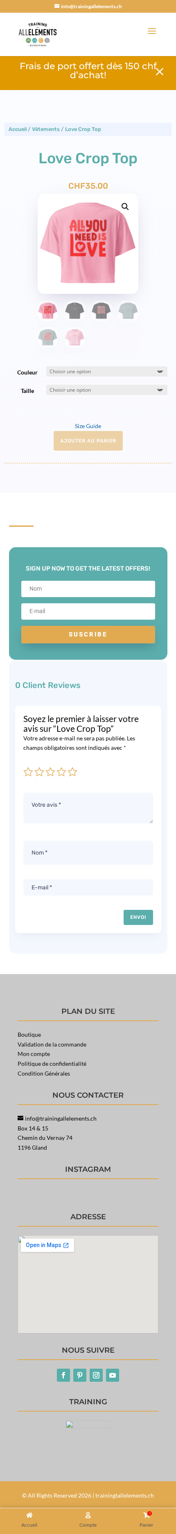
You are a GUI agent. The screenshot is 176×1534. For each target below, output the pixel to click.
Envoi (138, 917)
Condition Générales (44, 1073)
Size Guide (88, 425)
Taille (27, 390)
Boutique (29, 1034)
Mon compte (34, 1053)
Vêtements (46, 129)
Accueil (18, 129)
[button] (125, 206)
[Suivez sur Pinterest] (79, 1375)
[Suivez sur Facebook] (63, 1375)
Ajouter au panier (88, 441)
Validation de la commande (52, 1044)
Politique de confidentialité (52, 1063)
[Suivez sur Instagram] (96, 1375)
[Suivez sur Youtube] (112, 1375)
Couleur (27, 372)
